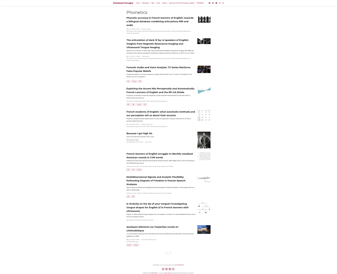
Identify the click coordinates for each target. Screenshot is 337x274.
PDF (128, 104)
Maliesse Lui (186, 31)
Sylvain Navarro (163, 101)
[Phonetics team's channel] (216, 3)
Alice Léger (129, 31)
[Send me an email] (209, 3)
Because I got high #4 (139, 133)
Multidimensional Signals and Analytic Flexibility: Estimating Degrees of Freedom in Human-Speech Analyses (156, 181)
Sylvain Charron (166, 31)
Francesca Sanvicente (132, 166)
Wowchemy (154, 273)
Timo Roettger (167, 193)
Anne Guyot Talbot (144, 101)
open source (167, 273)
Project (134, 81)
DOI (140, 81)
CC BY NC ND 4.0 (179, 265)
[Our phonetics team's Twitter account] (213, 3)
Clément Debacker (177, 31)
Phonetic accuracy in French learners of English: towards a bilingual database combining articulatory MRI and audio (160, 21)
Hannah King (157, 31)
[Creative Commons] (168, 269)
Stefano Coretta (131, 193)
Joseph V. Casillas (142, 193)
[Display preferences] (223, 3)
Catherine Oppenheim (132, 33)
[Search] (220, 3)
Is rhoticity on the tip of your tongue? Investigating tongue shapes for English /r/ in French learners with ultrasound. (157, 207)
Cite (128, 81)
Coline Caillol (137, 31)
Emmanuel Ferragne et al (155, 193)
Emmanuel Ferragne (123, 3)
